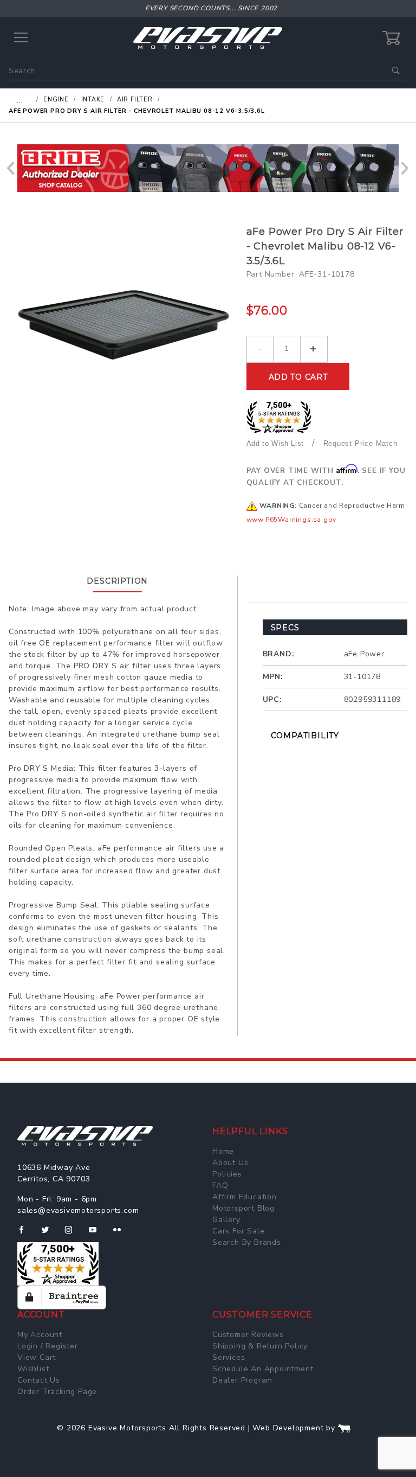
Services (228, 1357)
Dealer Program (242, 1380)
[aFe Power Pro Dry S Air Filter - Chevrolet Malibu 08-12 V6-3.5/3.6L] (123, 333)
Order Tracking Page (57, 1391)
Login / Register (47, 1346)
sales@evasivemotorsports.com (78, 1210)
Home (223, 1151)
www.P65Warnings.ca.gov (291, 519)
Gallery (226, 1219)
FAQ (220, 1185)
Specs (285, 627)
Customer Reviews (248, 1334)
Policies (227, 1174)
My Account (39, 1334)
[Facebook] (25, 1234)
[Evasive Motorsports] (207, 38)
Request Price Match (360, 443)
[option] (208, 168)
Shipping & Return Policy (260, 1346)
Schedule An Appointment (262, 1369)
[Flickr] (121, 1234)
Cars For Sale (238, 1231)
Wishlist (33, 1369)
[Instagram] (73, 1234)
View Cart (36, 1357)
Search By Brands (246, 1242)
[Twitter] (49, 1234)
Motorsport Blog (243, 1208)
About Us (230, 1163)
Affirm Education (244, 1197)
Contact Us (38, 1380)
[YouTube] (97, 1234)
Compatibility (305, 735)
